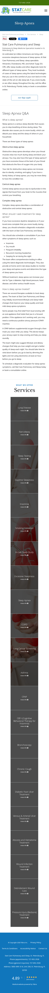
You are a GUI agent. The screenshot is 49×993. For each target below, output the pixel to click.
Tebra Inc (24, 942)
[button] (24, 97)
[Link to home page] (21, 11)
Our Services (31, 34)
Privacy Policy (35, 942)
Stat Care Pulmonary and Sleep (13, 34)
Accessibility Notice (28, 948)
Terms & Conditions (9, 948)
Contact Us (43, 948)
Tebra (35, 984)
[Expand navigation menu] (46, 10)
